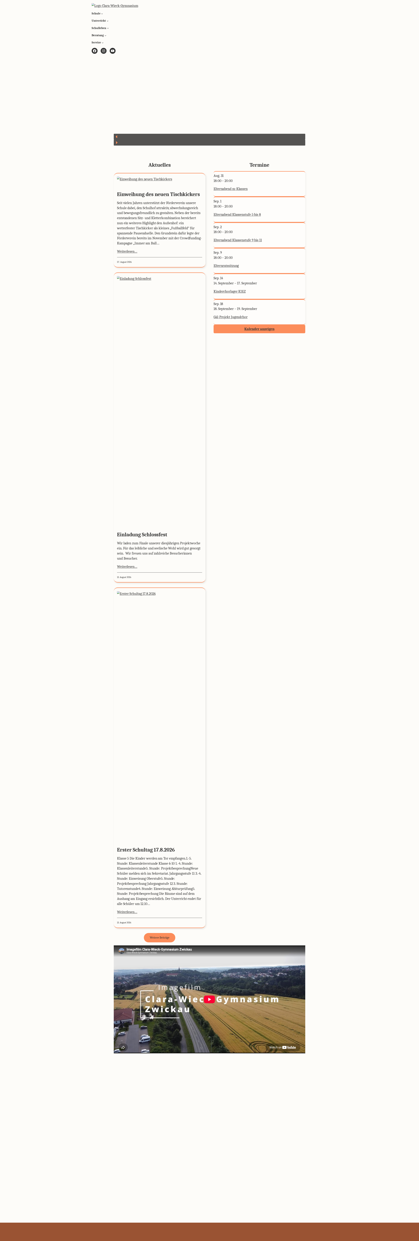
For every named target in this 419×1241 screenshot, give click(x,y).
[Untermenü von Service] (103, 43)
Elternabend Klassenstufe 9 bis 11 (238, 240)
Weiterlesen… (127, 251)
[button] (209, 137)
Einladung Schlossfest (142, 535)
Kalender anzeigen (259, 329)
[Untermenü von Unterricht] (108, 21)
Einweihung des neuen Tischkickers (158, 194)
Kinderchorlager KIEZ (230, 291)
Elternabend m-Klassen (231, 189)
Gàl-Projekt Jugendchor (231, 317)
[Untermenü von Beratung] (105, 35)
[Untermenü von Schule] (102, 13)
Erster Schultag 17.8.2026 (146, 850)
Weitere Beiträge (159, 937)
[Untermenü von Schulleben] (108, 28)
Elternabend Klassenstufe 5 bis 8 (237, 214)
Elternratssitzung (226, 266)
